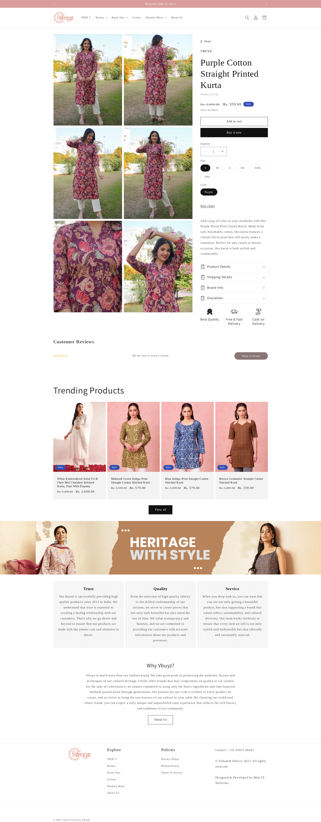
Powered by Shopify (79, 820)
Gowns (111, 779)
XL (245, 168)
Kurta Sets (113, 772)
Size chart (207, 206)
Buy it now (234, 132)
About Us (160, 719)
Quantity (205, 143)
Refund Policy (170, 765)
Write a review (251, 355)
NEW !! (112, 759)
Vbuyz (65, 820)
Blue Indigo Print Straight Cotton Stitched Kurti (186, 480)
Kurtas (111, 765)
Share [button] (207, 41)
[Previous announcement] (54, 3)
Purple (209, 191)
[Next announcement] (266, 3)
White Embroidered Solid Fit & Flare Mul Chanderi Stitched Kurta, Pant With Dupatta (77, 482)
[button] (101, 17)
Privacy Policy (170, 759)
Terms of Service (172, 772)
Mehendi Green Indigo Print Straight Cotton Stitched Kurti (130, 480)
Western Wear (116, 786)
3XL (209, 177)
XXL (260, 168)
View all (160, 509)
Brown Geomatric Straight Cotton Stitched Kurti (241, 480)
